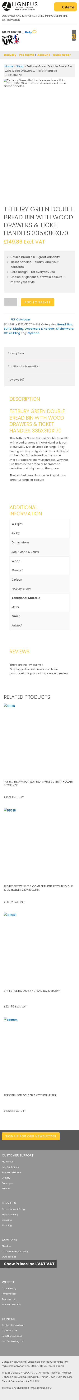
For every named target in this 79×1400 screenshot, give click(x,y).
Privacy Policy (9, 1293)
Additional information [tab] (24, 366)
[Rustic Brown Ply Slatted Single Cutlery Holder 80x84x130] (39, 739)
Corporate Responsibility (15, 1251)
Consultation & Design (14, 1209)
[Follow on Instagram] (59, 1143)
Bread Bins (64, 324)
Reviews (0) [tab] (16, 380)
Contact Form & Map (13, 1325)
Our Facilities (9, 1256)
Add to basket (37, 302)
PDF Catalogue (20, 319)
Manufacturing (10, 1214)
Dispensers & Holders (40, 329)
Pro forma (26, 55)
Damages (7, 1183)
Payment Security (11, 1304)
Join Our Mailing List (13, 1341)
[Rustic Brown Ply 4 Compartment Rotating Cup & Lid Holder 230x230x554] (39, 843)
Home (9, 66)
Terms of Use (9, 1299)
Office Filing (12, 333)
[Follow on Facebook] (51, 1143)
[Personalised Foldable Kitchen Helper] (39, 1053)
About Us (7, 1246)
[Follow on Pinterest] (66, 1143)
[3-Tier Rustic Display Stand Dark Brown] (39, 948)
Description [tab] (16, 353)
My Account (8, 1161)
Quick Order (62, 55)
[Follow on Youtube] (74, 1143)
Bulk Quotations (10, 1167)
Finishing (7, 1225)
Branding (7, 1219)
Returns (6, 1188)
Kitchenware (64, 329)
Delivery (10, 55)
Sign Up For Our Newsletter (30, 1136)
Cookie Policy (9, 1288)
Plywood (33, 333)
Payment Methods (11, 1172)
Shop (20, 66)
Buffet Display (13, 329)
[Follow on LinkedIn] (36, 1143)
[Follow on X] (44, 1143)
